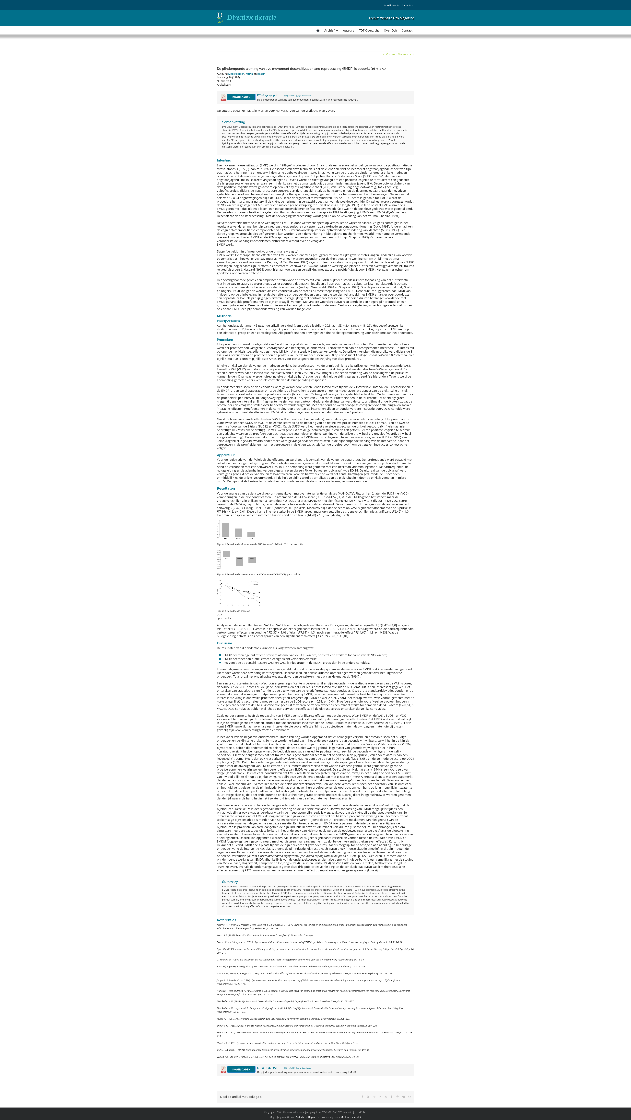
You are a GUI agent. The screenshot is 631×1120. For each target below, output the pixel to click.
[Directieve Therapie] (246, 13)
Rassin (261, 74)
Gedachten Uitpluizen (307, 1117)
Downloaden (241, 97)
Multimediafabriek (351, 1117)
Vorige (390, 54)
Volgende (404, 54)
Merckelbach (236, 74)
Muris (249, 74)
